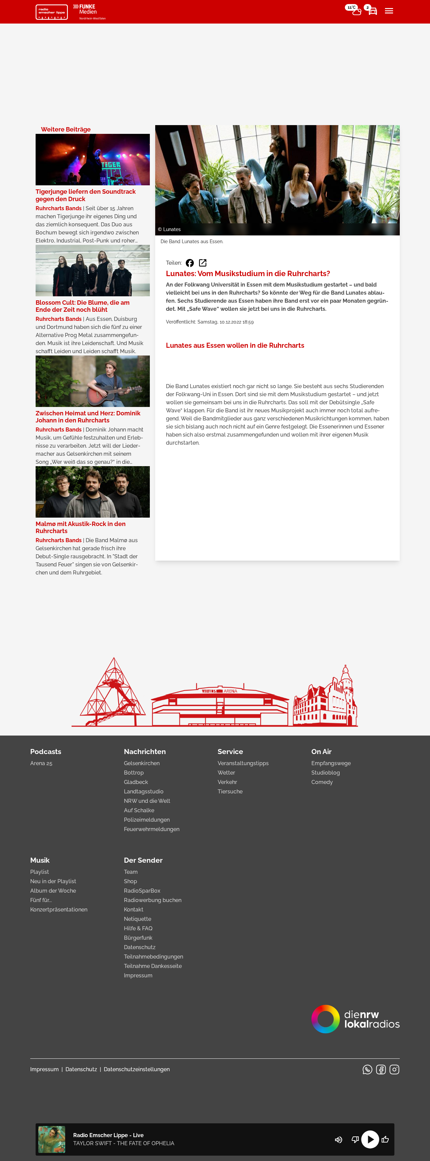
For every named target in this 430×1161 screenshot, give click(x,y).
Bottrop (134, 773)
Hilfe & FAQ (138, 928)
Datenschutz (140, 947)
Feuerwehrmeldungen (151, 829)
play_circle (370, 1139)
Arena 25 (41, 763)
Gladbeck (136, 782)
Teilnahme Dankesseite (153, 966)
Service (230, 751)
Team (131, 872)
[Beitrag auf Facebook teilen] (190, 263)
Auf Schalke (139, 810)
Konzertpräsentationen (58, 909)
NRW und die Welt (147, 801)
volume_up (338, 1140)
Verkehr (227, 782)
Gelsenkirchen (142, 763)
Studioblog (325, 773)
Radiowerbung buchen (152, 900)
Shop (130, 881)
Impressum (138, 975)
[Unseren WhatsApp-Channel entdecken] (367, 1069)
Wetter (226, 773)
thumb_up (385, 1139)
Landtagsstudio (144, 791)
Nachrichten (145, 751)
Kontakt (133, 909)
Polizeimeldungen (147, 820)
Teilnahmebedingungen (153, 956)
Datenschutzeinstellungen (137, 1069)
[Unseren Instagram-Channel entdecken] (394, 1069)
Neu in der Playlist (53, 881)
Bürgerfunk (138, 938)
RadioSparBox (142, 891)
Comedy (322, 782)
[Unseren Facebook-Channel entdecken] (381, 1069)
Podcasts (45, 751)
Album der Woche (53, 891)
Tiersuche (230, 791)
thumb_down (355, 1139)
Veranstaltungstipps (243, 763)
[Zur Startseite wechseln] (52, 12)
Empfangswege (331, 763)
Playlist (39, 872)
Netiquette (137, 919)
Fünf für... (41, 900)
